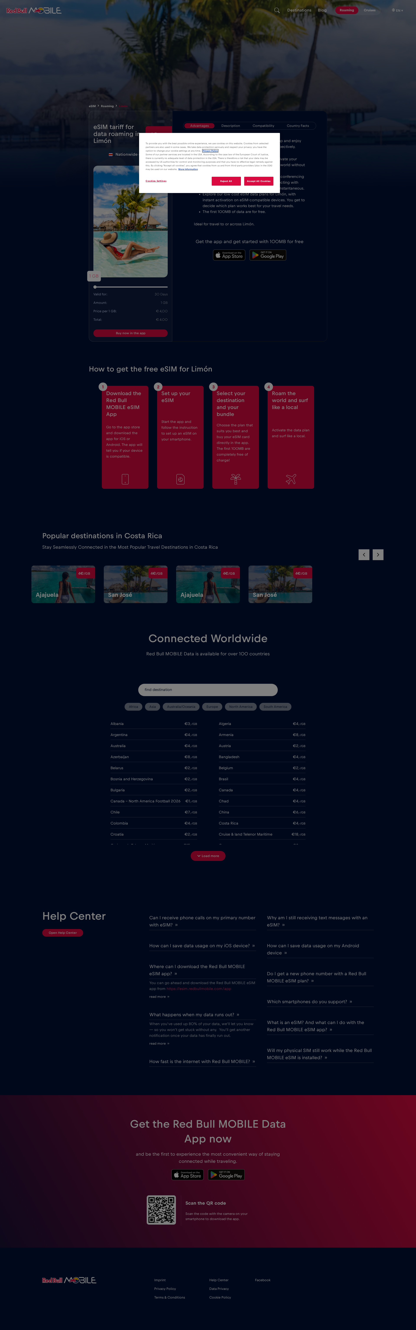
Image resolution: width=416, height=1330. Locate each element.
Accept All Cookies (258, 181)
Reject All (226, 181)
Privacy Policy (210, 151)
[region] (209, 163)
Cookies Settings (156, 181)
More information (188, 169)
